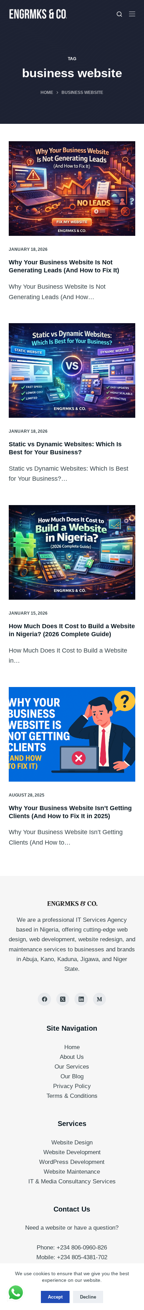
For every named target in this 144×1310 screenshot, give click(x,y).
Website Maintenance (72, 1171)
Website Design (72, 1142)
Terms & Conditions (72, 1096)
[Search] (119, 14)
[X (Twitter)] (63, 999)
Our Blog (72, 1076)
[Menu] (132, 14)
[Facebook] (44, 999)
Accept (55, 1297)
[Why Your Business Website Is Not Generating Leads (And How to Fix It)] (72, 188)
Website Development (72, 1152)
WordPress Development (72, 1162)
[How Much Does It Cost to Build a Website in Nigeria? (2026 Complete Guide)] (72, 552)
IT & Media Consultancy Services (72, 1181)
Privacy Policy (72, 1086)
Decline (88, 1297)
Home (72, 1047)
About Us (72, 1057)
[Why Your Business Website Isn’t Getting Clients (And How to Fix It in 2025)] (72, 734)
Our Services (72, 1066)
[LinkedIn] (81, 999)
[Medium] (99, 999)
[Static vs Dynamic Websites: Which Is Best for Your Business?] (72, 370)
